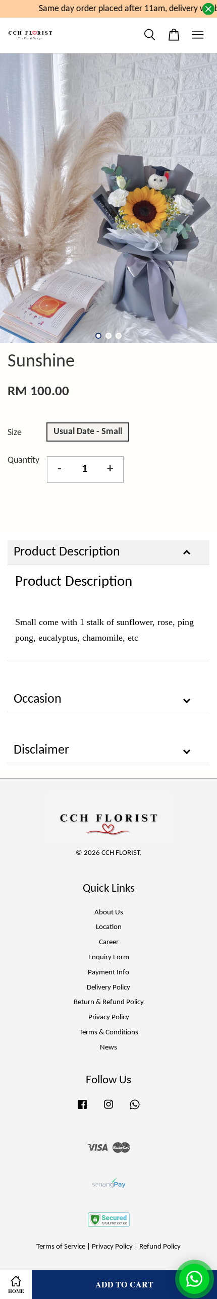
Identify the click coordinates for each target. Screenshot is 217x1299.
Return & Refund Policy (109, 1002)
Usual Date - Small (87, 432)
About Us (108, 912)
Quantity (23, 460)
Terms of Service (60, 1247)
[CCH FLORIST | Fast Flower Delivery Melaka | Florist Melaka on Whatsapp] (135, 1110)
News (108, 1047)
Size (15, 433)
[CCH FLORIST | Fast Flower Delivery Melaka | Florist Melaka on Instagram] (108, 1110)
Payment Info (108, 972)
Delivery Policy (108, 988)
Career (109, 942)
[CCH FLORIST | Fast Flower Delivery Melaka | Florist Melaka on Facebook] (82, 1110)
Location (109, 927)
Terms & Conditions (108, 1032)
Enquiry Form (108, 957)
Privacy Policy (108, 1017)
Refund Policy (160, 1247)
